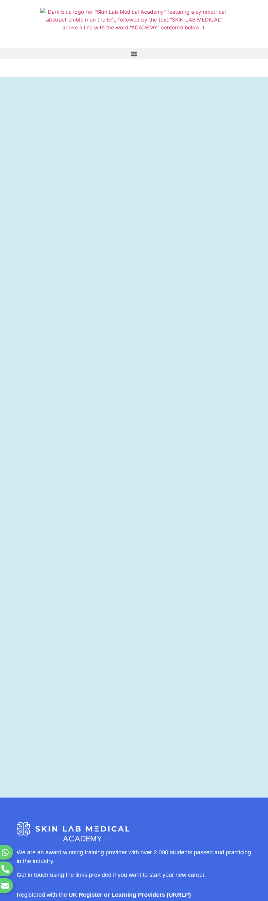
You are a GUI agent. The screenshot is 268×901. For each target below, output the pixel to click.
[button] (134, 53)
